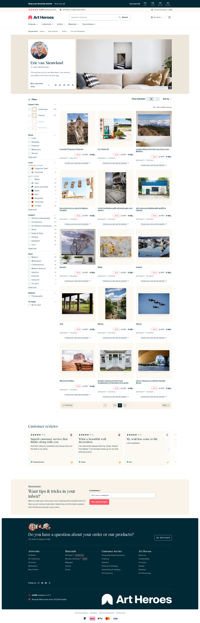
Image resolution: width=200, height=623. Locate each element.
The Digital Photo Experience (60, 85)
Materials (72, 24)
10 (115, 405)
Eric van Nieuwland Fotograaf (64, 85)
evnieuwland (73, 85)
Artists (60, 24)
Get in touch (165, 537)
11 (120, 405)
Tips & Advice (88, 24)
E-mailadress (95, 490)
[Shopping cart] (169, 17)
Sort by (166, 99)
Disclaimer (93, 613)
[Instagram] (38, 583)
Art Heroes (145, 551)
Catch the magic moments (68, 85)
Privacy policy (120, 613)
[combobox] (93, 17)
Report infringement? (106, 613)
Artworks (32, 24)
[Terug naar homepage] (41, 17)
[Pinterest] (42, 583)
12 (125, 405)
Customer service (112, 551)
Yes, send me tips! (99, 502)
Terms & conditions (81, 613)
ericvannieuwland (56, 85)
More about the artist (37, 85)
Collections (46, 24)
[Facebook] (46, 583)
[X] (49, 583)
